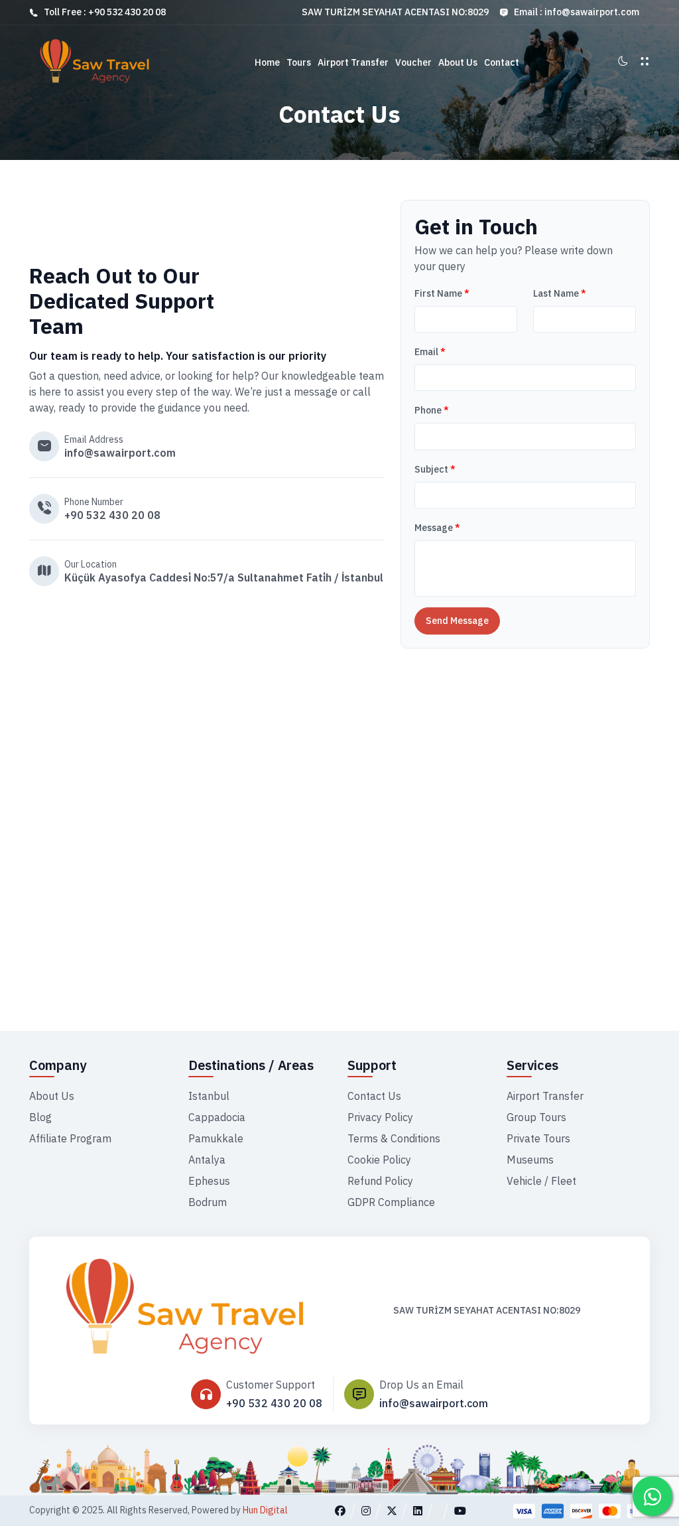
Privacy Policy (380, 1117)
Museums (530, 1159)
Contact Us (374, 1096)
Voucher (413, 62)
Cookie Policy (379, 1159)
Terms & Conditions (393, 1138)
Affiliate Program (70, 1138)
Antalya (206, 1159)
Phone (431, 410)
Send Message (457, 621)
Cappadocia (216, 1117)
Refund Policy (380, 1180)
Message (437, 528)
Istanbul (208, 1096)
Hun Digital (265, 1510)
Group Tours (536, 1117)
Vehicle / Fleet (541, 1180)
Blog (40, 1117)
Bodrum (207, 1202)
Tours (298, 62)
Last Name (559, 293)
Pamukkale (215, 1138)
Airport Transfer (353, 62)
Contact (501, 62)
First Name (441, 293)
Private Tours (538, 1138)
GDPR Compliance (391, 1202)
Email (430, 352)
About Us (457, 62)
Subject (435, 469)
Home (267, 62)
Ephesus (209, 1180)
